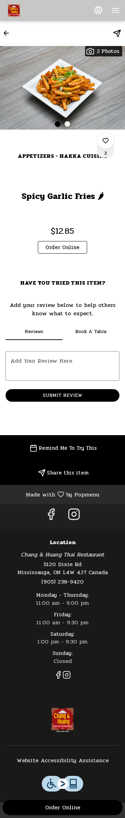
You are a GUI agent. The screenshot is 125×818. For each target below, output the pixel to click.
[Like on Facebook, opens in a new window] (51, 516)
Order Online (62, 807)
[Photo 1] (57, 124)
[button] (8, 33)
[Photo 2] (67, 124)
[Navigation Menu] (115, 10)
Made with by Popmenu (52, 494)
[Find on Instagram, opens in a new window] (74, 516)
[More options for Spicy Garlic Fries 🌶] (105, 140)
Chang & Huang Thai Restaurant (62, 719)
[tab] (34, 331)
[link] (62, 247)
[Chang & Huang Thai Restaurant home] (36, 10)
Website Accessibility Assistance (63, 761)
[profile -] (98, 10)
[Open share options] (117, 33)
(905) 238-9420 (62, 582)
